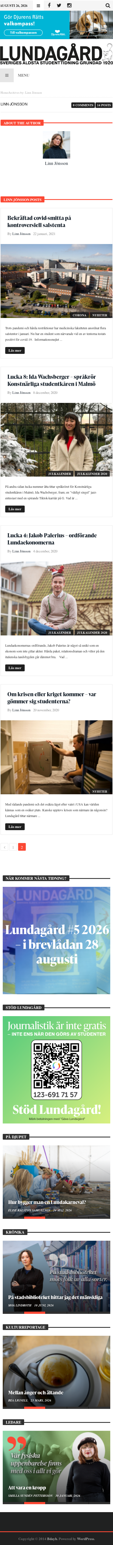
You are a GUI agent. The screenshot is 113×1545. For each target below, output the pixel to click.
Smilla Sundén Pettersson (30, 1496)
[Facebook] (49, 6)
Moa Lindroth (20, 1305)
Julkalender (59, 474)
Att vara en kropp (27, 1487)
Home (4, 92)
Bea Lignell (18, 1400)
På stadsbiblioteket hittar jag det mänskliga (55, 1297)
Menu (23, 75)
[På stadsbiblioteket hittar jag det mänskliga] (56, 1276)
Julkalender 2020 (92, 474)
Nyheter (99, 315)
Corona (79, 315)
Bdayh (52, 1538)
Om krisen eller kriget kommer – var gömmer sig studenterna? (51, 697)
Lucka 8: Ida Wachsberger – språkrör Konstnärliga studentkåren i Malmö (51, 380)
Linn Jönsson (56, 163)
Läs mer (15, 350)
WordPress (85, 1538)
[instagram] (69, 6)
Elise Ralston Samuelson (29, 1210)
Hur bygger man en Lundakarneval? (47, 1202)
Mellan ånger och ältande (35, 1392)
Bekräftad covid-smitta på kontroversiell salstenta (39, 221)
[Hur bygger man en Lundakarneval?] (56, 1180)
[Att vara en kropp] (56, 1466)
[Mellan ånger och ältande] (56, 1371)
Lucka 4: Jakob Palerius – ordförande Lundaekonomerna (52, 538)
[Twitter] (59, 6)
